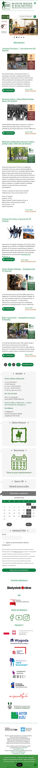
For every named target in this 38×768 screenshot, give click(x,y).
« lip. (9, 524)
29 (28, 516)
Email (4, 534)
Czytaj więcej (10, 91)
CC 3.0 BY (21, 753)
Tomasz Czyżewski (30, 91)
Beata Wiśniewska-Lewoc (28, 261)
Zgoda (19, 765)
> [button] (35, 26)
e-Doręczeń (14, 397)
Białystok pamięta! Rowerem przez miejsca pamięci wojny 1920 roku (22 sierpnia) (18, 143)
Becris (13, 752)
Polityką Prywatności (18, 551)
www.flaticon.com (18, 749)
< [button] (2, 26)
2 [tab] (16, 37)
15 (28, 510)
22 (28, 513)
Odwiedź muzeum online (19, 486)
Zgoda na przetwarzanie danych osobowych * (15, 544)
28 (24, 516)
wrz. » (29, 524)
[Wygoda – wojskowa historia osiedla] (19, 27)
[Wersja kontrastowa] (34, 3)
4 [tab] (21, 37)
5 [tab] (23, 37)
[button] (4, 17)
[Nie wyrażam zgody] (35, 761)
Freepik (25, 747)
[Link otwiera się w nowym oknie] (19, 462)
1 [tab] (14, 37)
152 (19, 365)
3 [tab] (19, 37)
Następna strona (27, 364)
